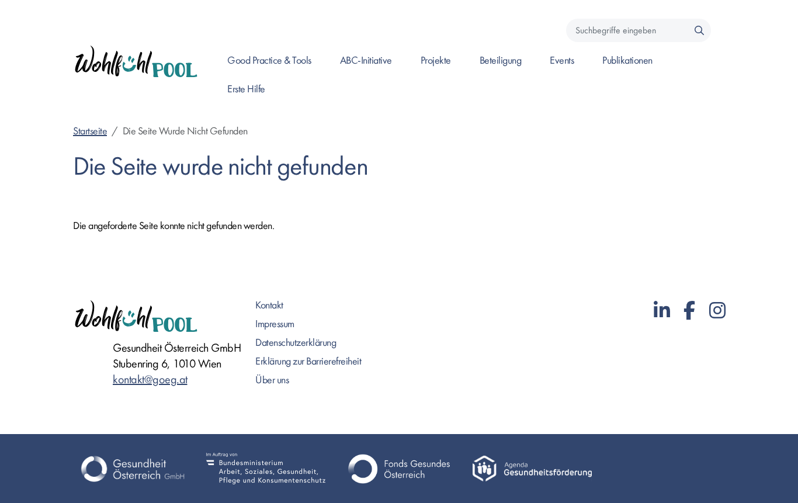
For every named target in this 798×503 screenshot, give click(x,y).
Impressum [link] (274, 324)
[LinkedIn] (662, 311)
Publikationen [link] (627, 60)
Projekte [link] (436, 60)
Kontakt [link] (269, 305)
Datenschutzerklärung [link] (295, 343)
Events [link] (562, 60)
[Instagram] (717, 311)
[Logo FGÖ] (399, 468)
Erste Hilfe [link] (246, 89)
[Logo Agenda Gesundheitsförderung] (532, 468)
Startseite (90, 131)
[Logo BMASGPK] (265, 468)
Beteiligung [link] (501, 60)
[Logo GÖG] (132, 468)
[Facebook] (689, 311)
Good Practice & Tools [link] (269, 60)
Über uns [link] (272, 380)
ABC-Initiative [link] (366, 60)
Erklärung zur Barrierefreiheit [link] (308, 361)
